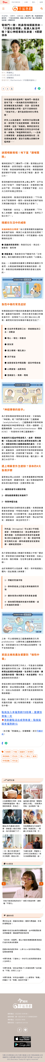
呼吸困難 (6, 760)
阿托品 (15, 760)
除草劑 (30, 752)
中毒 (15, 752)
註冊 (41, 2)
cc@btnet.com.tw (21, 1022)
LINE (26, 2)
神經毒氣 (6, 756)
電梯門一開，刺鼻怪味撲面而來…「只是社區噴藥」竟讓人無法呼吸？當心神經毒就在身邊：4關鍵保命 (22, 18)
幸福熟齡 (5, 16)
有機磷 (8, 752)
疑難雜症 (20, 16)
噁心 (22, 756)
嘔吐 (28, 756)
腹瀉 (34, 756)
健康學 (12, 16)
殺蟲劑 (22, 752)
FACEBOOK (16, 2)
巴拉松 (15, 756)
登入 (33, 2)
